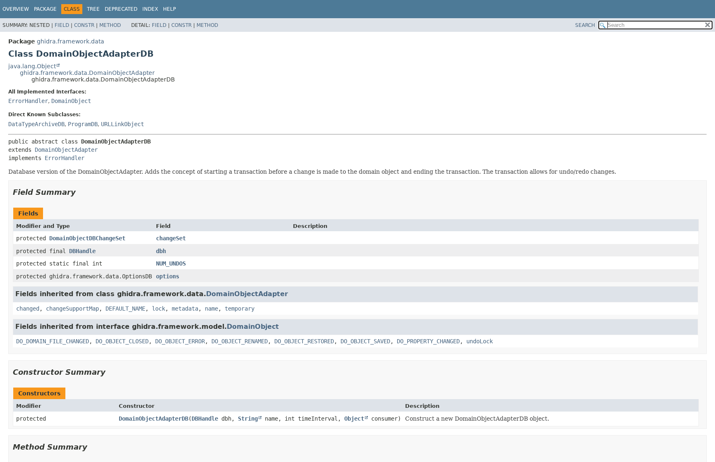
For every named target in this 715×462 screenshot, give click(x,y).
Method (110, 25)
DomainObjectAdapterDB (153, 418)
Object (354, 418)
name (211, 308)
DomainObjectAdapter (66, 149)
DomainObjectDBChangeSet (87, 238)
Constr (84, 25)
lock (158, 308)
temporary (239, 308)
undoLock (479, 341)
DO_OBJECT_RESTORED (304, 341)
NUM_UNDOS (171, 263)
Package (45, 9)
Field (62, 25)
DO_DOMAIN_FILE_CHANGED (52, 341)
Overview (15, 9)
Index (150, 9)
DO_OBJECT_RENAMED (239, 341)
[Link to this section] (81, 192)
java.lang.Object (32, 66)
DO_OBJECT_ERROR (180, 341)
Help (169, 9)
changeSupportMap (72, 308)
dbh (161, 251)
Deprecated (121, 9)
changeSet (171, 238)
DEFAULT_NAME (125, 308)
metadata (185, 308)
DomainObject (71, 101)
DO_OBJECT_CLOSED (122, 341)
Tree (93, 9)
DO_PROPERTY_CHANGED (428, 341)
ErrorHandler (28, 101)
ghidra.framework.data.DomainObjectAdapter (87, 72)
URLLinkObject (122, 124)
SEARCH (585, 25)
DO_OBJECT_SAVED (365, 341)
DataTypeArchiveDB (36, 124)
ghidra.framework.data (70, 41)
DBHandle (82, 251)
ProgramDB (83, 124)
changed (27, 308)
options (167, 276)
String (248, 418)
